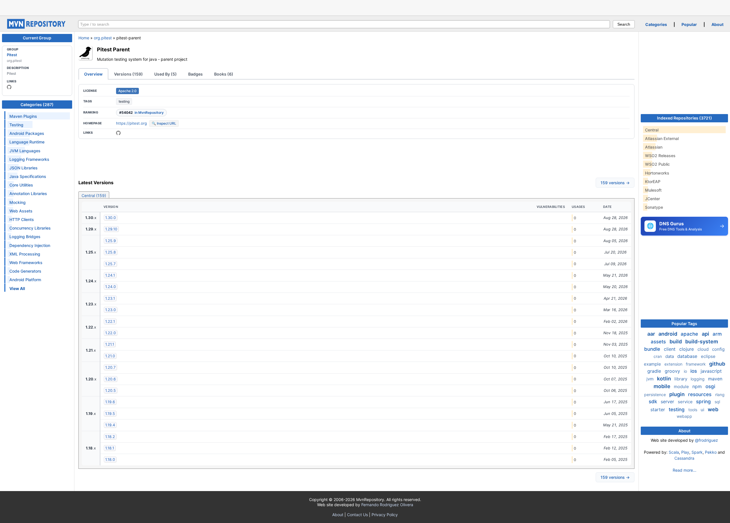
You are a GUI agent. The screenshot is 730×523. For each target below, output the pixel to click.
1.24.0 (110, 286)
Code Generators (25, 271)
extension (674, 364)
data (670, 356)
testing (124, 101)
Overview (93, 74)
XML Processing (24, 254)
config (718, 349)
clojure (687, 349)
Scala (674, 452)
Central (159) (94, 195)
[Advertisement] (365, 7)
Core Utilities (21, 185)
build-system (701, 341)
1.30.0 (110, 217)
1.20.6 (110, 379)
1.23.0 (110, 309)
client (670, 349)
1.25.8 (110, 252)
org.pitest (103, 37)
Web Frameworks (25, 262)
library (681, 379)
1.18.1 (109, 448)
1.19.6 (110, 402)
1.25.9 (110, 240)
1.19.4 (110, 425)
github (717, 364)
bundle (653, 349)
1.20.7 (110, 367)
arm (717, 334)
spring (704, 401)
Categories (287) (37, 104)
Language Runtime (26, 141)
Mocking (17, 202)
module (682, 386)
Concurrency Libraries (30, 228)
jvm (650, 379)
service (686, 401)
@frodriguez (706, 440)
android (668, 334)
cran (658, 356)
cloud (703, 349)
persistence (655, 394)
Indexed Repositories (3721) (684, 117)
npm (697, 386)
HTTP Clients (21, 219)
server (668, 401)
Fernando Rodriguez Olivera (387, 504)
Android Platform (25, 279)
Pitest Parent (113, 49)
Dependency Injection (29, 245)
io (686, 371)
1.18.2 (110, 436)
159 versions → (615, 182)
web (713, 409)
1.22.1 (110, 321)
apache (690, 334)
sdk (653, 401)
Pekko (711, 452)
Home (83, 37)
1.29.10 (111, 229)
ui (703, 409)
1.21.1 (109, 344)
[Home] (37, 27)
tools (693, 409)
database (688, 356)
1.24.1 (110, 275)
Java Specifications (27, 176)
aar (651, 334)
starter (658, 409)
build (676, 341)
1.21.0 (110, 356)
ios (694, 371)
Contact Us (357, 514)
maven (715, 379)
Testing (16, 124)
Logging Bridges (24, 236)
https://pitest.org (131, 123)
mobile (663, 386)
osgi (710, 386)
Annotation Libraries (28, 193)
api (706, 334)
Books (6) (223, 74)
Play (685, 452)
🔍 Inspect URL (164, 123)
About (717, 24)
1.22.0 (110, 333)
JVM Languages (24, 150)
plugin (677, 394)
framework (696, 364)
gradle (654, 371)
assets (659, 341)
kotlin (664, 379)
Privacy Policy (385, 514)
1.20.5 (110, 390)
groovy (673, 371)
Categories (656, 24)
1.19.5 (110, 413)
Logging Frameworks (29, 159)
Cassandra (684, 458)
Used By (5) (165, 74)
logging (698, 378)
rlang (720, 394)
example (653, 364)
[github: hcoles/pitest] (9, 87)
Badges (195, 74)
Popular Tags (684, 323)
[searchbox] (344, 24)
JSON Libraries (23, 167)
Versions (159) (128, 74)
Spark (697, 452)
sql (717, 401)
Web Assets (21, 210)
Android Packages (26, 133)
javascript (711, 371)
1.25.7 (110, 264)
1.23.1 (110, 298)
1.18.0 (110, 459)
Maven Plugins (23, 116)
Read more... (684, 470)
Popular (689, 24)
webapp (684, 416)
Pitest (12, 54)
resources (700, 394)
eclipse (708, 356)
